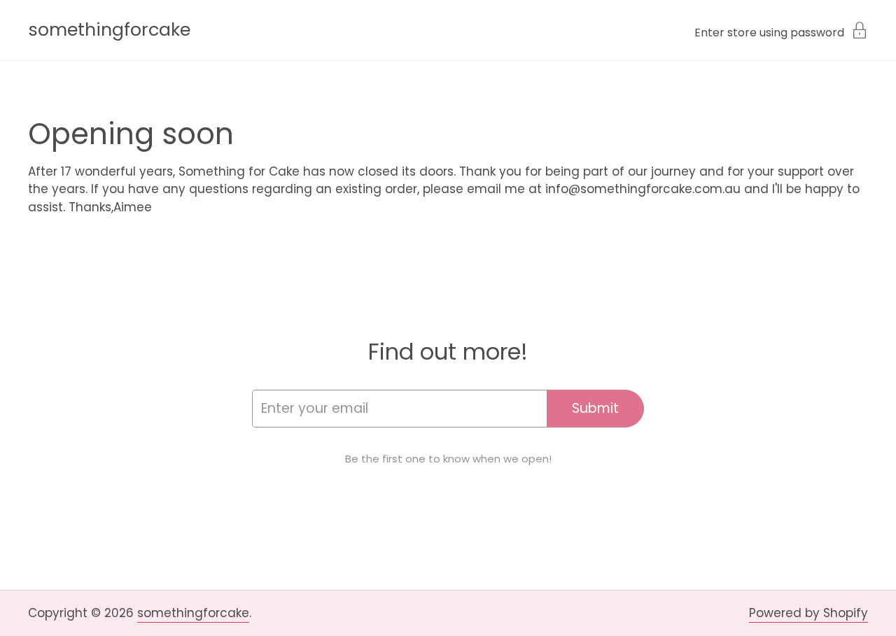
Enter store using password (769, 31)
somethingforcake (109, 30)
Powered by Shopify (808, 613)
